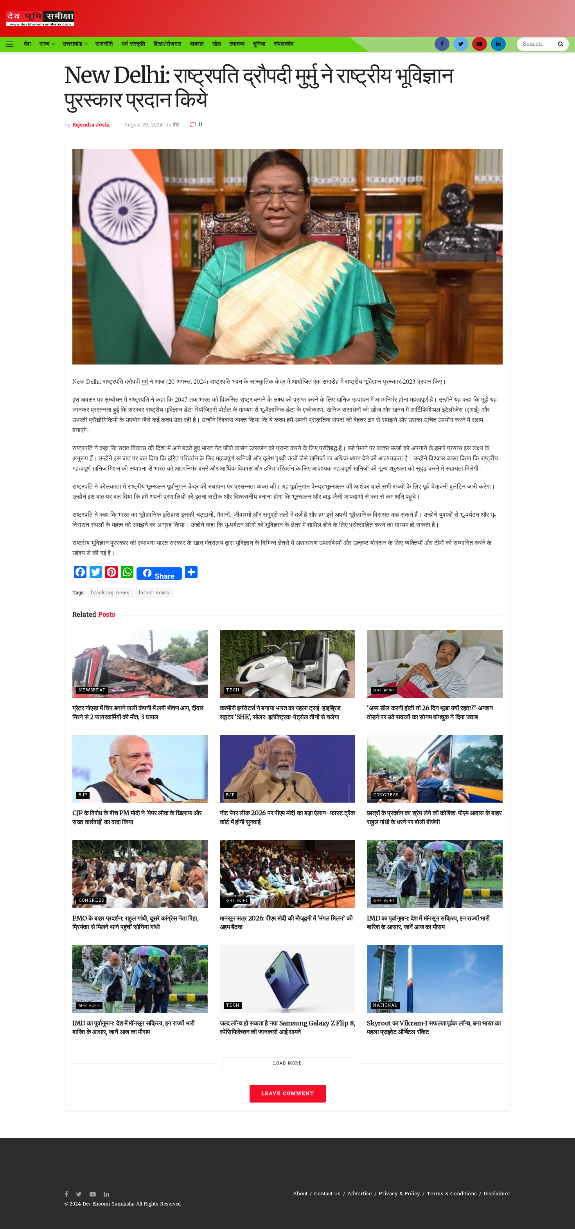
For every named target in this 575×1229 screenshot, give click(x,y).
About (300, 1194)
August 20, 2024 (143, 125)
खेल (216, 43)
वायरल (197, 43)
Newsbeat (92, 690)
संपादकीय (283, 43)
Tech (232, 690)
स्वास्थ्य (237, 43)
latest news (154, 593)
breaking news (110, 593)
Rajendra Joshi (91, 125)
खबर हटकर (384, 690)
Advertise (359, 1194)
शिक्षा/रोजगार (167, 43)
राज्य (44, 43)
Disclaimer (496, 1194)
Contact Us (327, 1194)
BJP (83, 795)
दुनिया (259, 43)
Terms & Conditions (452, 1194)
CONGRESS (386, 795)
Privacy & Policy (399, 1194)
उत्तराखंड (72, 43)
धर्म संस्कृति (133, 43)
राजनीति (104, 43)
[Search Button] (561, 44)
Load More (287, 1063)
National (385, 1005)
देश (27, 43)
